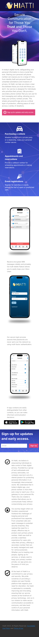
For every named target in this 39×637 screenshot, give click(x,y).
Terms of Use (18, 628)
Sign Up (33, 446)
